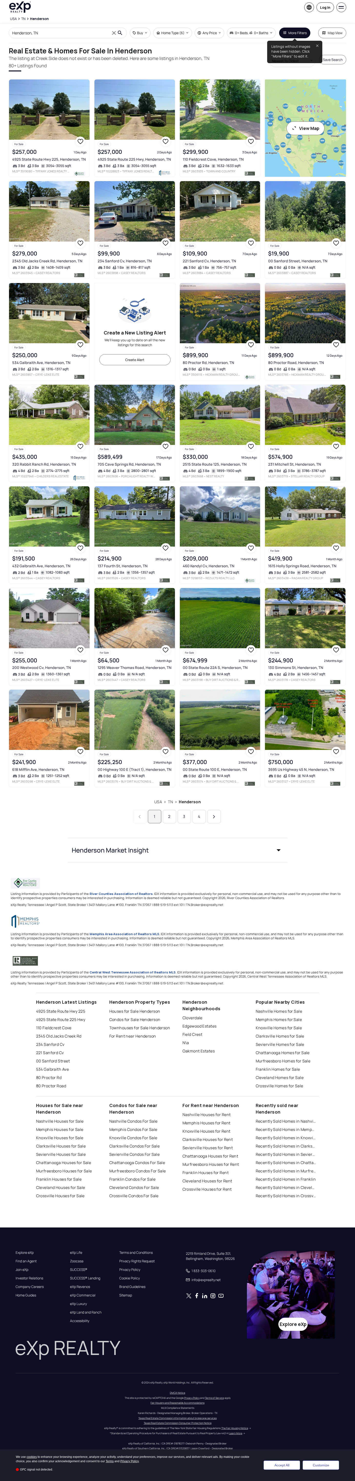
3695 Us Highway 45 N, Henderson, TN (301, 769)
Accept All (281, 1465)
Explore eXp (25, 1252)
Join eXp (22, 1269)
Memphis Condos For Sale (133, 1129)
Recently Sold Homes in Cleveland (286, 1187)
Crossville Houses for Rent (207, 1189)
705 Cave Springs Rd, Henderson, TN (129, 464)
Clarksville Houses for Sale (61, 1146)
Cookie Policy (129, 1278)
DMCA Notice (177, 1392)
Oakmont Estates (199, 1051)
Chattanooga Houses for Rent (210, 1156)
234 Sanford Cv (50, 1044)
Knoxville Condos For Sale (133, 1137)
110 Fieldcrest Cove (53, 1027)
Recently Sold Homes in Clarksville (286, 1146)
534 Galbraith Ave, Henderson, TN (41, 362)
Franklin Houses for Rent (206, 1172)
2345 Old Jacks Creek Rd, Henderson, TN (47, 261)
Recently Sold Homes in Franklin (286, 1179)
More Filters (297, 32)
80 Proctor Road (51, 1086)
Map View (335, 32)
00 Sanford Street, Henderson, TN (297, 261)
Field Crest (193, 1034)
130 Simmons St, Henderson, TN (295, 667)
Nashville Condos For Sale (133, 1121)
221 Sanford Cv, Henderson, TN (209, 261)
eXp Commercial (82, 1295)
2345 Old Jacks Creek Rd (58, 1036)
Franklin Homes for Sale (278, 1069)
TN (170, 801)
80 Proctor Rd (49, 1077)
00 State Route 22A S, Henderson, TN (215, 667)
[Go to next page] (214, 816)
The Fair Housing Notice (234, 1428)
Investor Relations (29, 1278)
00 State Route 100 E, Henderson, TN (215, 769)
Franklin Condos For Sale (132, 1179)
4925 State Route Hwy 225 (60, 1011)
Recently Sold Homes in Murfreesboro (286, 1171)
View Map (309, 128)
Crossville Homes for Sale (279, 1086)
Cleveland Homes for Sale (280, 1077)
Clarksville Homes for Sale (280, 1036)
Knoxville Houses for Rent (207, 1131)
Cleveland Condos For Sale (134, 1187)
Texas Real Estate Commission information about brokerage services (177, 1418)
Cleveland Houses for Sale (60, 1187)
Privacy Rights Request (137, 1261)
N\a (186, 1042)
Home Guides (26, 1295)
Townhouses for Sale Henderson (139, 1027)
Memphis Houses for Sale (59, 1129)
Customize (321, 1465)
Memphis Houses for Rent (207, 1123)
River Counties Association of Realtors (121, 894)
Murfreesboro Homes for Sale (283, 1061)
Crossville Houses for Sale (60, 1195)
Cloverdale (193, 1017)
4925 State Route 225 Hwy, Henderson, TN (134, 159)
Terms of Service (214, 1398)
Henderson (190, 801)
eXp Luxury (78, 1303)
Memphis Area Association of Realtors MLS (124, 934)
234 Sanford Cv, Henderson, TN (125, 261)
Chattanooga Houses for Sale (63, 1162)
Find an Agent (26, 1261)
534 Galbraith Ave (52, 1069)
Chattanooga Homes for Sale (283, 1052)
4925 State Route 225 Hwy (60, 1019)
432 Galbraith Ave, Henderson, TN (41, 566)
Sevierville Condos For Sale (134, 1154)
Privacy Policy (129, 1269)
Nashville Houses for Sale (60, 1121)
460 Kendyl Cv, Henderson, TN (208, 566)
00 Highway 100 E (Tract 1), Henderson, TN (135, 769)
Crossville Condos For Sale (134, 1195)
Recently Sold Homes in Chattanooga (286, 1162)
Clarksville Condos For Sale (134, 1146)
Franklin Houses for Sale (59, 1179)
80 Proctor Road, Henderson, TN (296, 362)
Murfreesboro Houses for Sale (64, 1171)
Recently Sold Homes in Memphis (286, 1129)
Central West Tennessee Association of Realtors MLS (133, 972)
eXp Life (76, 1252)
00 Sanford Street (53, 1061)
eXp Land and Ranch (85, 1312)
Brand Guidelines (132, 1286)
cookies (32, 1457)
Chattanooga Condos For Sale (137, 1162)
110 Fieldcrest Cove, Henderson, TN (213, 159)
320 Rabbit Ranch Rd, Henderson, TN (44, 464)
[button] (177, 850)
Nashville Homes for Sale (279, 1011)
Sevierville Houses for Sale (61, 1154)
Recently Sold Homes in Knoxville (286, 1137)
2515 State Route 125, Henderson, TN (215, 464)
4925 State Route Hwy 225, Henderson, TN (49, 159)
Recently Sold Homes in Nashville (286, 1121)
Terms (110, 1461)
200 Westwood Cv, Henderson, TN (41, 667)
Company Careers (30, 1286)
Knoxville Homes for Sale (279, 1027)
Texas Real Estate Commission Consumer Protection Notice (178, 1423)
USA (158, 801)
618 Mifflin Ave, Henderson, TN (38, 769)
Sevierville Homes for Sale (280, 1044)
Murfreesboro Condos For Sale (137, 1171)
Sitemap (125, 1295)
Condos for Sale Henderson (135, 1019)
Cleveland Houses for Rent (207, 1181)
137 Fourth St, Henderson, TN (123, 566)
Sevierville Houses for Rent (208, 1147)
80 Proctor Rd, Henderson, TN (208, 362)
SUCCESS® (78, 1269)
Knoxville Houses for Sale (59, 1137)
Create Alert (134, 359)
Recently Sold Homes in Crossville (286, 1195)
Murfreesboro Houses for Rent (211, 1164)
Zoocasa (76, 1261)
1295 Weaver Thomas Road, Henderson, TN (135, 667)
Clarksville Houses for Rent (208, 1139)
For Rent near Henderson (132, 1036)
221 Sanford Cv (50, 1052)
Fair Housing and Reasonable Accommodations (177, 1402)
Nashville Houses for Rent (207, 1114)
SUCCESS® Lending (85, 1278)
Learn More (235, 1433)
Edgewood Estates (200, 1026)
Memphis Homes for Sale (279, 1019)
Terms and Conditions (136, 1252)
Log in (325, 7)
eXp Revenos (80, 1286)
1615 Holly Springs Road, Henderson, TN (302, 566)
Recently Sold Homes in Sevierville (286, 1154)
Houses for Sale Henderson (134, 1011)
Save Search (333, 59)
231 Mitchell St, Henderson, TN (294, 464)
